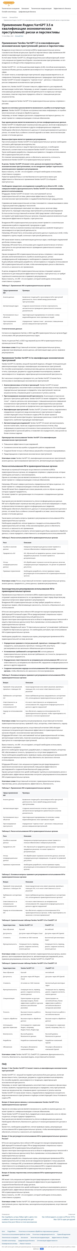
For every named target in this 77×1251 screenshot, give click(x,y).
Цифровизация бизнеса (27, 12)
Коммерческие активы (9, 1244)
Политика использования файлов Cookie (16, 1234)
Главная (4, 17)
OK (42, 1249)
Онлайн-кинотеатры (9, 12)
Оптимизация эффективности (47, 1240)
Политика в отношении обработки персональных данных (38, 1231)
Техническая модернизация (41, 8)
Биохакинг (25, 8)
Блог (3, 1231)
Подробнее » (11, 1231)
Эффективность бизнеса (62, 8)
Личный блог (13, 17)
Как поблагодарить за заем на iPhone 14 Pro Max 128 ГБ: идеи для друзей (58, 1216)
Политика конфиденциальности (43, 1234)
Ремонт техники (25, 1244)
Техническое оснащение (11, 8)
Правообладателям (63, 1234)
